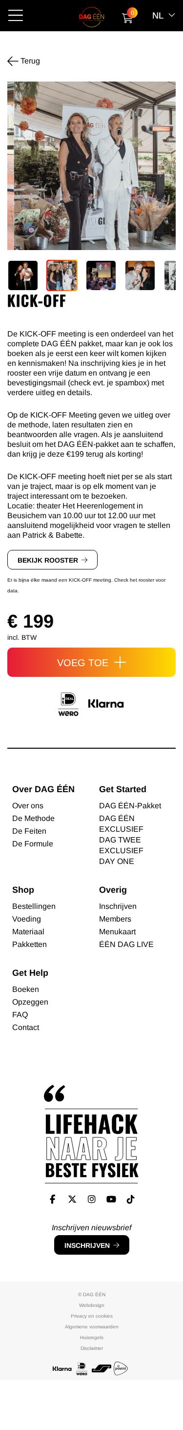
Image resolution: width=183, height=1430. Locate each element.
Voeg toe (84, 662)
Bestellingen (34, 906)
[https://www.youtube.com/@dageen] (111, 1199)
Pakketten (29, 944)
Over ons (27, 805)
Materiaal (28, 931)
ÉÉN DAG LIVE (126, 944)
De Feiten (29, 831)
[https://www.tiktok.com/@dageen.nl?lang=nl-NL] (130, 1199)
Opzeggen (30, 1002)
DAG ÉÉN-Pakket (130, 805)
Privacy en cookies (92, 1316)
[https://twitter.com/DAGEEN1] (72, 1199)
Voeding (26, 919)
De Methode (33, 818)
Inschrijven (87, 1245)
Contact (25, 1027)
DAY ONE (116, 861)
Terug (29, 61)
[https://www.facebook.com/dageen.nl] (52, 1199)
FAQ (20, 1014)
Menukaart (117, 931)
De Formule (32, 844)
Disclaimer (92, 1348)
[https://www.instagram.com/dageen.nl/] (91, 1199)
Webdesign (91, 1305)
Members (115, 919)
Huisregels (91, 1337)
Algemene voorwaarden (92, 1326)
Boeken (25, 989)
